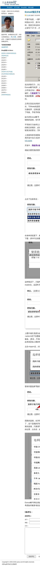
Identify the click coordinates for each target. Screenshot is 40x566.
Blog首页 (9, 7)
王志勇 (28, 15)
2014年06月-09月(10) (8, 74)
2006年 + (4, 92)
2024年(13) (4, 55)
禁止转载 (13, 37)
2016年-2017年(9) (6, 72)
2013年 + (4, 76)
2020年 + (4, 65)
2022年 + (4, 60)
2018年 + (4, 69)
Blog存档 (24, 7)
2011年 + (4, 81)
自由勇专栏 (4, 47)
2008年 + (4, 88)
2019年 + (4, 67)
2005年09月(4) (5, 95)
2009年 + (4, 85)
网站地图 (31, 7)
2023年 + (4, 58)
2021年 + (4, 62)
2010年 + (4, 83)
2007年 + (4, 90)
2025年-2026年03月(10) (8, 53)
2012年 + (4, 78)
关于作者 (16, 7)
